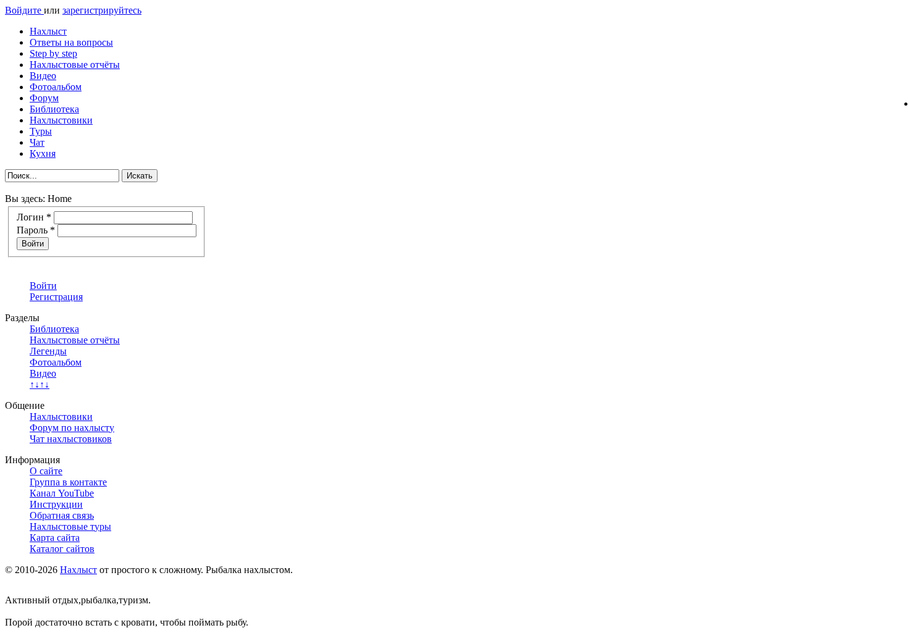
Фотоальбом (56, 87)
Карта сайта (55, 537)
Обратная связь (62, 515)
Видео (43, 75)
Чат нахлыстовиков (71, 439)
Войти (33, 243)
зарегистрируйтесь (101, 10)
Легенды (48, 351)
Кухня (43, 153)
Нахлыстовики (61, 120)
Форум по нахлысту (72, 427)
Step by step (53, 53)
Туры (41, 131)
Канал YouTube (62, 493)
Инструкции (56, 504)
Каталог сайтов (62, 548)
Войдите (24, 10)
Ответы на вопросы (71, 42)
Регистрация (56, 296)
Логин (34, 217)
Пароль (36, 230)
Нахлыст (48, 31)
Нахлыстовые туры (70, 526)
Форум (44, 98)
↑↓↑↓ (39, 384)
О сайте (46, 471)
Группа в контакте (68, 482)
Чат (37, 142)
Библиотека (54, 109)
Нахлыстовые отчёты (75, 64)
